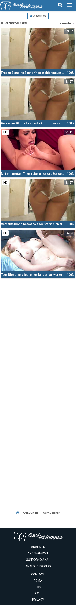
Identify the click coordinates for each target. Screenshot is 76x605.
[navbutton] (69, 5)
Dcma (38, 580)
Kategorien (30, 512)
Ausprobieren (51, 512)
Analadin (38, 547)
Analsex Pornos (38, 566)
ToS (38, 587)
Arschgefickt (38, 553)
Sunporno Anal (38, 559)
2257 (38, 593)
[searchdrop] (60, 5)
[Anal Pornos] (21, 5)
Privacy (38, 599)
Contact (38, 574)
